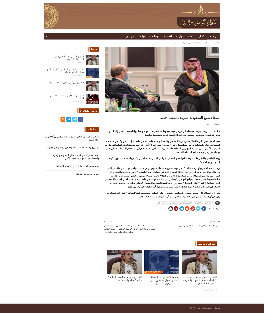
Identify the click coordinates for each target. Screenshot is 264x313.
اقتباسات (167, 36)
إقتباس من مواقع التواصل (87, 174)
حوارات (180, 36)
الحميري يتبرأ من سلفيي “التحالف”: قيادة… (65, 82)
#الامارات (198, 203)
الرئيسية (214, 36)
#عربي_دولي (162, 203)
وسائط (154, 36)
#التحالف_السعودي (186, 203)
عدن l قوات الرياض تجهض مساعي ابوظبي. (199, 225)
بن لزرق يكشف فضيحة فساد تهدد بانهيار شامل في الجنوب (73, 147)
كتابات (191, 36)
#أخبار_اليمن (209, 203)
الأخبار (202, 36)
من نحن (130, 36)
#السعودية (173, 203)
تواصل (141, 36)
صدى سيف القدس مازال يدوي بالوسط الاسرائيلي (77, 166)
